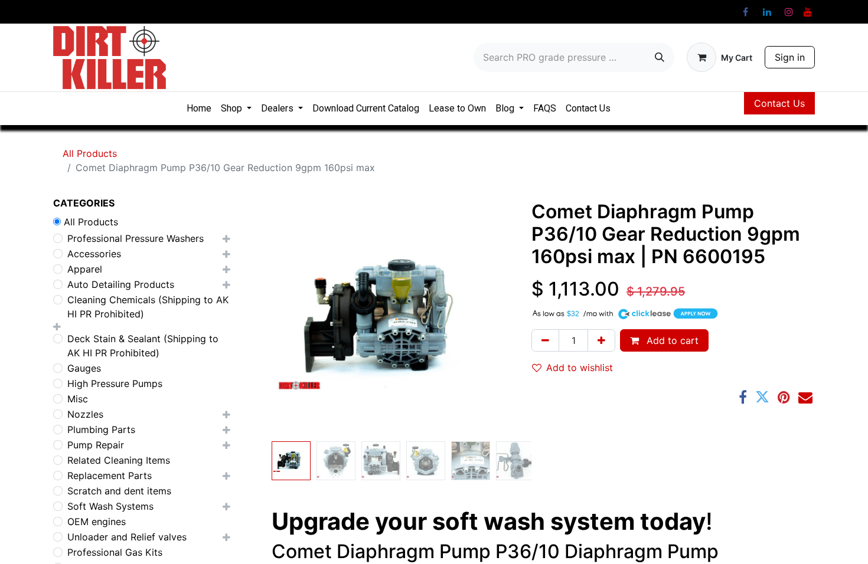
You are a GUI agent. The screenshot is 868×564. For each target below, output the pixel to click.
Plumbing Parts (101, 429)
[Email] (805, 397)
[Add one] (601, 340)
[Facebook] (745, 11)
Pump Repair (95, 445)
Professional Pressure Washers (135, 238)
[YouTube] (807, 12)
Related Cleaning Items (118, 460)
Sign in (790, 57)
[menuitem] (199, 108)
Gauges (84, 368)
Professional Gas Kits (114, 552)
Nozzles (85, 414)
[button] (269, 318)
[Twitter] (762, 397)
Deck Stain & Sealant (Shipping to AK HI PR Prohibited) (142, 346)
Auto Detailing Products (120, 284)
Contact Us (779, 103)
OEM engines (96, 521)
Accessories (94, 254)
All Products (90, 153)
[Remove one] (545, 340)
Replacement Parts (109, 475)
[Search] (659, 57)
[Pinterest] (784, 397)
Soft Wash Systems (110, 506)
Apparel (84, 269)
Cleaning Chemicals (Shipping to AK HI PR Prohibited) (148, 307)
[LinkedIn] (767, 11)
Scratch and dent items (119, 491)
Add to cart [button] (671, 340)
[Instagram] (788, 11)
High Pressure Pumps (114, 383)
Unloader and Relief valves (127, 537)
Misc (77, 399)
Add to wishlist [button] (579, 367)
